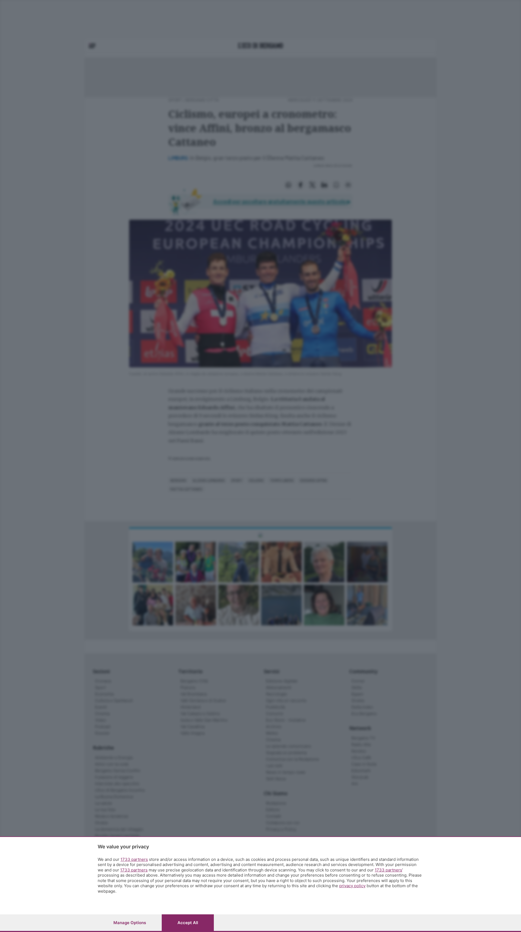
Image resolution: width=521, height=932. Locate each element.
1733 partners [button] (134, 859)
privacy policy (352, 885)
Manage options (129, 922)
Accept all (187, 922)
